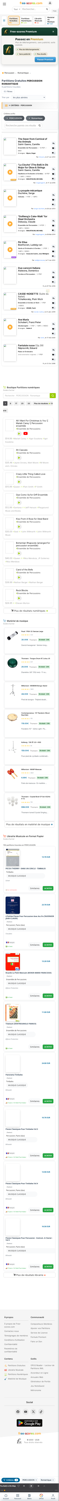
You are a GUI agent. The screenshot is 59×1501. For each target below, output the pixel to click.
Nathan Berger (20, 582)
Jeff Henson (30, 507)
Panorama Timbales (14, 1075)
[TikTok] (41, 1412)
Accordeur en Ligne (39, 1373)
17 (16, 403)
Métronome (36, 1390)
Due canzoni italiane (29, 269)
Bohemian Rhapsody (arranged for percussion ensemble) (33, 544)
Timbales (9, 872)
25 (22, 403)
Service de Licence (39, 1333)
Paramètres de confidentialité (10, 1350)
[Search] (39, 125)
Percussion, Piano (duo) (15, 925)
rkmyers (42, 157)
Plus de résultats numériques (30, 610)
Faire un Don (36, 1341)
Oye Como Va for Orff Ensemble (32, 495)
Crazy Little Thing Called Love (30, 474)
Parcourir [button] (17, 1499)
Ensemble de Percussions (28, 429)
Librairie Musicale (15, 1370)
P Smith (38, 487)
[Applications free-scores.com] (4, 20)
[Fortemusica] (19, 1441)
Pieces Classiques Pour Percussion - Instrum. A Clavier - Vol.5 (29, 1239)
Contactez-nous (11, 1331)
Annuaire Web (37, 1377)
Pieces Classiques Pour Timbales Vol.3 (22, 1129)
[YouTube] (26, 1412)
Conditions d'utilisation (14, 1340)
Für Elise (30, 243)
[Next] (38, 1486)
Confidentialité (10, 1344)
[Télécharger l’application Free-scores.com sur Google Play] (29, 1423)
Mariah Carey (19, 438)
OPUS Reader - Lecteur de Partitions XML (42, 1366)
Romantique (37, 118)
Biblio (29, 1499)
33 (29, 403)
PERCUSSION (15, 118)
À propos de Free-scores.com (12, 1325)
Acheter (48, 888)
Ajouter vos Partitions (40, 1328)
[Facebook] (18, 1412)
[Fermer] (53, 31)
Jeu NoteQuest (37, 1386)
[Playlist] (44, 1486)
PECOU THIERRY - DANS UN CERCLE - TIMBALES (26, 869)
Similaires (35, 888)
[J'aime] (18, 1486)
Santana (17, 507)
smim (42, 337)
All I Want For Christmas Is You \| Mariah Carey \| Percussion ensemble (32, 423)
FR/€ (55, 11)
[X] (33, 1412)
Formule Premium (38, 1337)
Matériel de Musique (17, 1379)
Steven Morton (22, 603)
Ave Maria (29, 321)
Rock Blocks (22, 590)
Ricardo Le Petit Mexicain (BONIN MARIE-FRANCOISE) (29, 973)
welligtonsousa (40, 260)
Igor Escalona (35, 438)
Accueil (6, 1499)
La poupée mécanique (30, 192)
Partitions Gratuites (16, 1365)
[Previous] (24, 1486)
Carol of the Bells (24, 569)
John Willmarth (28, 531)
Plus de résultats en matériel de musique (29, 824)
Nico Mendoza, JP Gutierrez (36, 558)
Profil (53, 1499)
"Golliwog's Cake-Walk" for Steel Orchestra (32, 219)
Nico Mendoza (12, 561)
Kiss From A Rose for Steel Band (32, 519)
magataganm (40, 183)
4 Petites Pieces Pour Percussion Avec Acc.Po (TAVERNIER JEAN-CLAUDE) (30, 917)
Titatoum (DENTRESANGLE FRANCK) (21, 1024)
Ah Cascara (21, 450)
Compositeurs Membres (41, 1324)
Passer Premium (45, 59)
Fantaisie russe (31, 346)
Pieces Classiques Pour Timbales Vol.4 (22, 1184)
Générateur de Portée (40, 1381)
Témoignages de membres (16, 1335)
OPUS (41, 1499)
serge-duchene (39, 208)
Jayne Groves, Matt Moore (26, 462)
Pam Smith (28, 487)
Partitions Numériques (18, 1374)
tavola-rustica (39, 312)
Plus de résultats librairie (31, 1275)
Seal (15, 531)
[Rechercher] (47, 9)
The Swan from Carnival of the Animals (32, 142)
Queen (16, 487)
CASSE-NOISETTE (33, 296)
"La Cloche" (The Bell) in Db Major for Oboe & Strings (33, 167)
